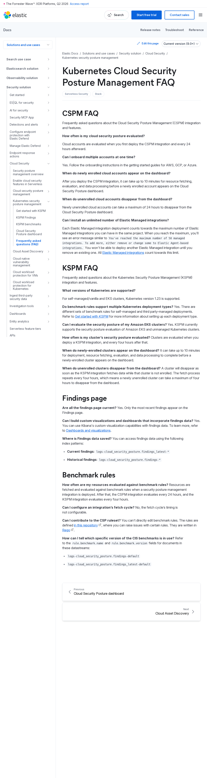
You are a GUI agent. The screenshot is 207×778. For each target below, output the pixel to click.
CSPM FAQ (80, 113)
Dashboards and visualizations (88, 430)
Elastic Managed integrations (123, 253)
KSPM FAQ (80, 267)
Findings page (84, 397)
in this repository (86, 525)
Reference (196, 30)
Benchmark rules (88, 474)
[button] (76, 94)
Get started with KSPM (91, 316)
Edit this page (150, 43)
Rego (66, 530)
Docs (7, 30)
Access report (79, 3)
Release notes (150, 30)
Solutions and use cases (23, 45)
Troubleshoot (174, 30)
